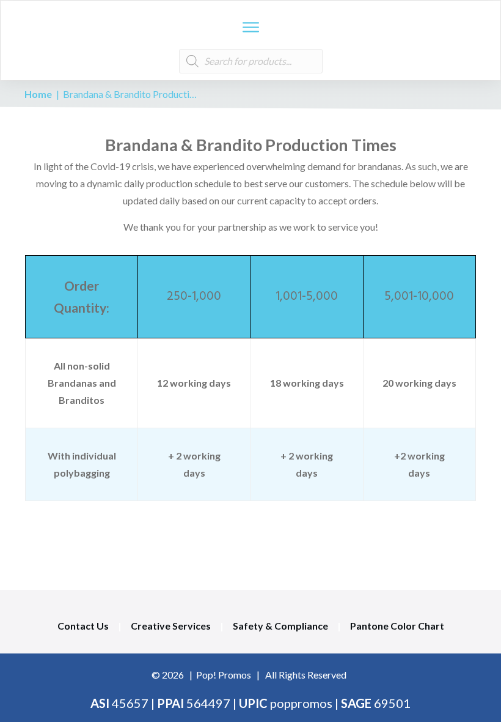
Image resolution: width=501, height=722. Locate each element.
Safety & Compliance (280, 625)
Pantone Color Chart (397, 625)
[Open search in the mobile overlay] (251, 61)
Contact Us (83, 625)
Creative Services (171, 625)
